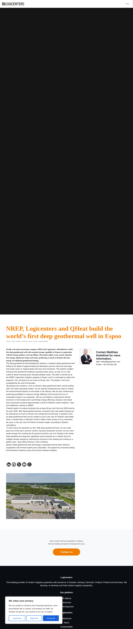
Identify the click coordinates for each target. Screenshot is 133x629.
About (66, 623)
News (30, 341)
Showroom (66, 618)
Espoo (18, 341)
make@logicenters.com (110, 362)
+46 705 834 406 (110, 365)
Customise (17, 618)
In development (66, 607)
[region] (33, 610)
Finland (24, 341)
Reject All (34, 618)
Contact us (66, 552)
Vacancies (66, 602)
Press (35, 341)
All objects (66, 598)
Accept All (51, 618)
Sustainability (43, 341)
